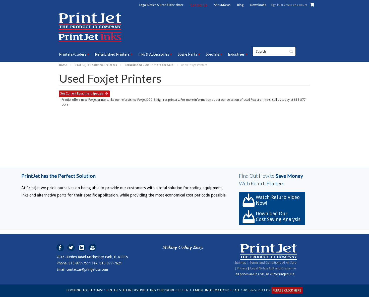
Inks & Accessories (153, 54)
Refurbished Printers (112, 54)
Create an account (295, 5)
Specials (212, 54)
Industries (236, 54)
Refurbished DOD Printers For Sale (149, 65)
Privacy (242, 268)
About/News (222, 5)
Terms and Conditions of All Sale (273, 262)
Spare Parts (187, 54)
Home (63, 65)
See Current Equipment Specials (82, 93)
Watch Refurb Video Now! (278, 200)
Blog (240, 5)
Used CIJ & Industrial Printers (96, 65)
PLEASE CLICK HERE (287, 290)
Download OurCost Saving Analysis (278, 216)
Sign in (275, 5)
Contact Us (198, 5)
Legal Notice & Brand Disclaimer (161, 5)
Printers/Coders (72, 54)
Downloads (258, 5)
